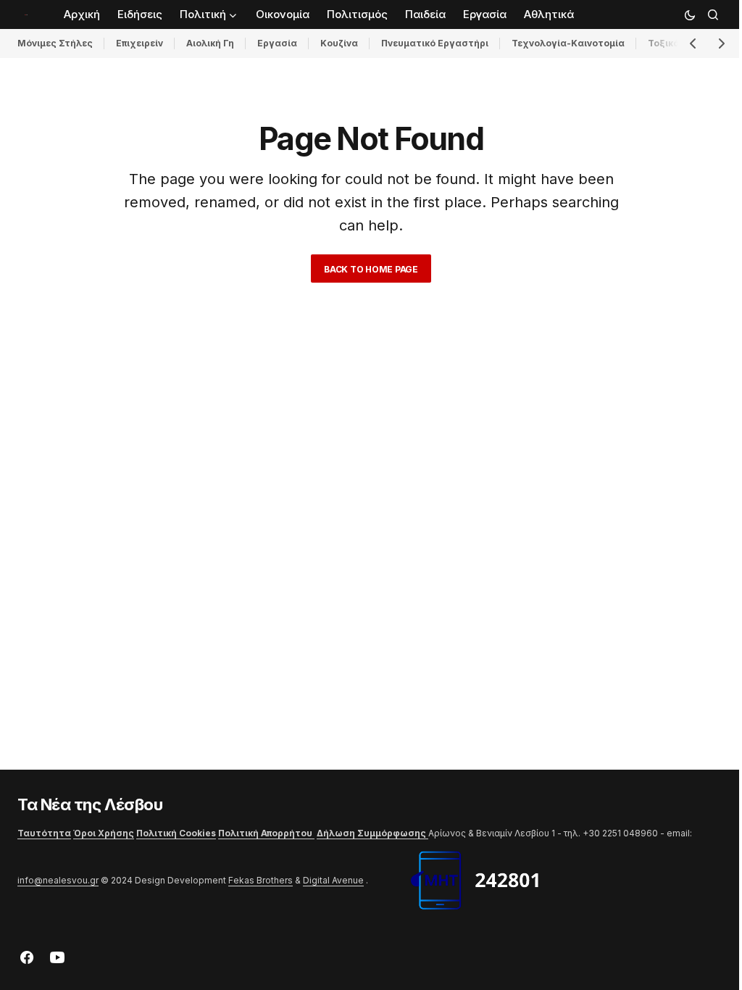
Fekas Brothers (260, 880)
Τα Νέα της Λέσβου (90, 804)
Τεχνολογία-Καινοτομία (568, 43)
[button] (689, 14)
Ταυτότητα (44, 833)
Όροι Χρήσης (103, 833)
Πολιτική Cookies (176, 833)
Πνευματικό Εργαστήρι (434, 43)
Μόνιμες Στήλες (55, 43)
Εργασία (277, 43)
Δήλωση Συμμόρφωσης (372, 833)
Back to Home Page (371, 269)
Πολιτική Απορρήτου (266, 833)
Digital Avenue (333, 880)
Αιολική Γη (210, 43)
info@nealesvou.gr (58, 880)
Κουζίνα (339, 43)
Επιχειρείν (139, 43)
